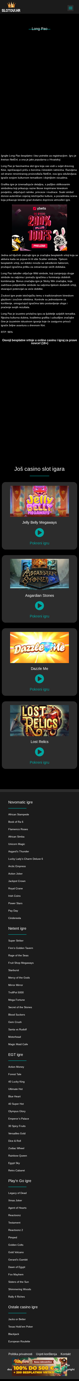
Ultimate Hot (15, 1089)
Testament (14, 1222)
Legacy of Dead (17, 1193)
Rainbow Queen (17, 1155)
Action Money (16, 1066)
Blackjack (13, 1334)
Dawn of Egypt (16, 1267)
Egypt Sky (14, 1163)
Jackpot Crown (17, 881)
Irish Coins (14, 895)
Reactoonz (14, 1215)
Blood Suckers (16, 1014)
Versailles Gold (17, 1133)
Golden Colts (15, 1244)
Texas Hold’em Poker (20, 1326)
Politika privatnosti (20, 1354)
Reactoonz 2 (15, 1230)
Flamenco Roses (18, 829)
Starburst (13, 970)
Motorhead (14, 1036)
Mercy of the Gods (19, 977)
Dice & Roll (14, 1140)
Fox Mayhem (16, 1274)
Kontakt (66, 1354)
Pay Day (13, 910)
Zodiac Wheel (16, 1148)
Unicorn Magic (16, 844)
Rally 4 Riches (16, 1296)
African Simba (16, 836)
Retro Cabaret (16, 1170)
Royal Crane (15, 888)
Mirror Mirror (15, 985)
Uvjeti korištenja (46, 1354)
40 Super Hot (16, 1103)
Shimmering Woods (19, 1289)
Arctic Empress (17, 866)
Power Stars (15, 903)
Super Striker (16, 940)
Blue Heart (14, 1096)
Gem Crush (15, 1022)
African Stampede (18, 814)
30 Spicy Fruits (17, 1126)
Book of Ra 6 (15, 821)
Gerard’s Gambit (18, 1259)
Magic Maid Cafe (18, 1044)
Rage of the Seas (18, 955)
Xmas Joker (15, 1200)
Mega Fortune (16, 999)
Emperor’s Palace (18, 1118)
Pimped (12, 1237)
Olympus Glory (17, 1111)
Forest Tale (14, 1074)
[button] (70, 8)
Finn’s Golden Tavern (20, 948)
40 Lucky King (16, 1081)
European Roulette (19, 1341)
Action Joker (15, 873)
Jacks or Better (17, 1319)
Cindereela (14, 918)
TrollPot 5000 (16, 992)
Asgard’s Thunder (18, 851)
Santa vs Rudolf (17, 1029)
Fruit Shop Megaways (21, 962)
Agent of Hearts (17, 1207)
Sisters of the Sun (18, 1281)
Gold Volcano (16, 1252)
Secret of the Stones (20, 1007)
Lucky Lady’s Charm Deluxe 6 (25, 858)
